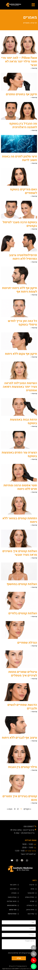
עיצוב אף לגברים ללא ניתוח (19, 738)
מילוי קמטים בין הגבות (22, 767)
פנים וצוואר (30, 893)
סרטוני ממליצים (11, 901)
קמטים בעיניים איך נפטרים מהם (20, 798)
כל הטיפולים (30, 905)
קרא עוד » (34, 68)
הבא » (9, 809)
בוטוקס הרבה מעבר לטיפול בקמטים (20, 224)
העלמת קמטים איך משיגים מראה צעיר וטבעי (19, 553)
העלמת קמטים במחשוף (22, 584)
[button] (34, 954)
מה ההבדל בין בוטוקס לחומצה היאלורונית (23, 125)
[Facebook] (22, 860)
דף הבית (34, 23)
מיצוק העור (13, 885)
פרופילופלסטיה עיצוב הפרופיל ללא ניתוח (23, 257)
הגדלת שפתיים (27, 642)
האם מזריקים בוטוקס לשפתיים (23, 191)
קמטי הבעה (31, 914)
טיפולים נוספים (29, 897)
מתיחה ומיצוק (30, 910)
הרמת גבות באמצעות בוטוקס (23, 421)
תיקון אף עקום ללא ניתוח (21, 354)
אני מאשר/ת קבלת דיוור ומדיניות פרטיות (21, 953)
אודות (32, 889)
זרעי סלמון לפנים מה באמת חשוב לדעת (19, 158)
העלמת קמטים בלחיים (22, 613)
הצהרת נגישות (12, 914)
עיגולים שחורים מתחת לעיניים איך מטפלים (22, 674)
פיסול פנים (13, 889)
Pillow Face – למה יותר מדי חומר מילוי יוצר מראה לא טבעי (19, 61)
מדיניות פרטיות (11, 905)
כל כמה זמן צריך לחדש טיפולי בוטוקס (22, 323)
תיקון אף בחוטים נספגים (21, 94)
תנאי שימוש (12, 910)
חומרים (32, 901)
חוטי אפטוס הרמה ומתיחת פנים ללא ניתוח (20, 487)
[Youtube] (12, 860)
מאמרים (14, 893)
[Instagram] (17, 860)
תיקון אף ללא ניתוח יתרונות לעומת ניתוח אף (19, 290)
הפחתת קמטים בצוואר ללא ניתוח (19, 520)
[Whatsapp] (27, 860)
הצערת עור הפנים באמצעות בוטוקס (19, 454)
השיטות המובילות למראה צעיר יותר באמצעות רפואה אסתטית (20, 387)
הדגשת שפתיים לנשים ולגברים (22, 707)
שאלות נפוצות (12, 897)
